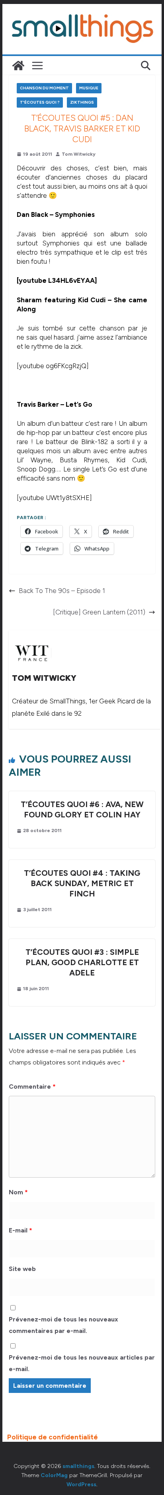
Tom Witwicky (79, 154)
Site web (22, 1269)
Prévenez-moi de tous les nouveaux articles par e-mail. (82, 1363)
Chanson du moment (44, 88)
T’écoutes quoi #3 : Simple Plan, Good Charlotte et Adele (82, 962)
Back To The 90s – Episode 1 (62, 591)
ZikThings (82, 102)
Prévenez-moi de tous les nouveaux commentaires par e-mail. (63, 1325)
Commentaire (32, 1086)
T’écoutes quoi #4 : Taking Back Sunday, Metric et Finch (82, 883)
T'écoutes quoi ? (40, 102)
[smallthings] (18, 65)
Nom (18, 1192)
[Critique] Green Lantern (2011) (99, 612)
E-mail (20, 1230)
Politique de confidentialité (52, 1437)
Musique (88, 88)
